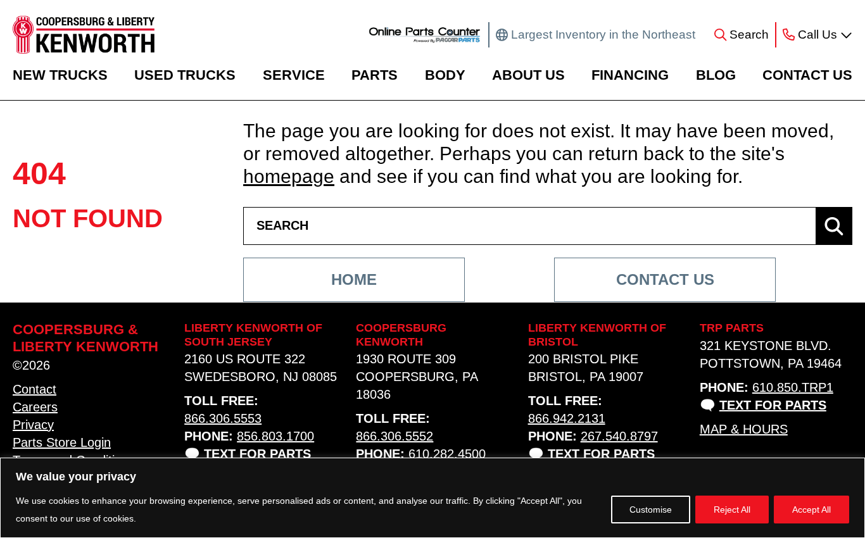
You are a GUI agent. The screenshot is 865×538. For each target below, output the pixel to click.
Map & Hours (744, 429)
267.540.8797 (619, 436)
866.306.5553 (223, 418)
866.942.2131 (566, 418)
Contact (34, 389)
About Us (528, 75)
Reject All (732, 509)
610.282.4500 (447, 454)
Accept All (811, 509)
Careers (35, 407)
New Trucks (60, 75)
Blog (716, 75)
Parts (374, 75)
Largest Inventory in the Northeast (603, 34)
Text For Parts (257, 454)
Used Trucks (185, 75)
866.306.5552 (394, 436)
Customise (650, 509)
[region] (432, 498)
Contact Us (807, 75)
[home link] (84, 35)
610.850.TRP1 (792, 387)
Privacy (33, 425)
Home (354, 279)
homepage (288, 176)
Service (294, 75)
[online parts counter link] (424, 35)
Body (445, 75)
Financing (630, 75)
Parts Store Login (62, 442)
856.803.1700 (275, 436)
